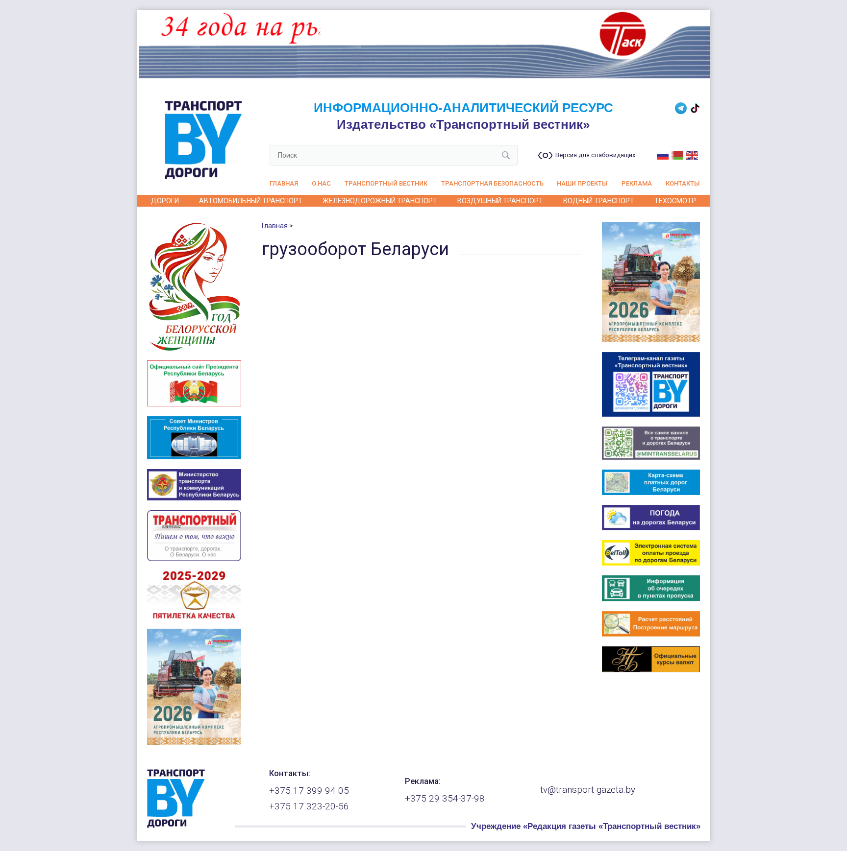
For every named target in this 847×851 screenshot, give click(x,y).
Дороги (165, 201)
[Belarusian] (678, 154)
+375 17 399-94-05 (309, 790)
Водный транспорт (598, 201)
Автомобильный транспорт (250, 201)
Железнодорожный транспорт (380, 201)
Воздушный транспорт (500, 201)
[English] (692, 154)
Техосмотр (675, 201)
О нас (321, 183)
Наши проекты (582, 183)
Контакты (683, 183)
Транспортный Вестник (386, 183)
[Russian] (663, 154)
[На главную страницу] (176, 825)
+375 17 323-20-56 (309, 806)
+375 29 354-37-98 (445, 798)
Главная (284, 183)
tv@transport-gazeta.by (587, 789)
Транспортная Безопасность (492, 183)
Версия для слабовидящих (595, 155)
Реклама (637, 183)
